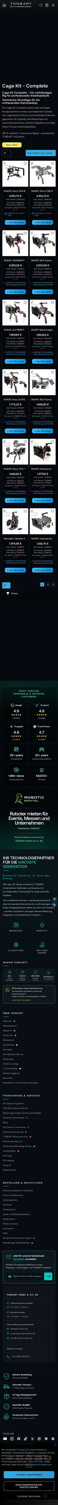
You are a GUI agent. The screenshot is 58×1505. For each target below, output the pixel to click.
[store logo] (20, 5)
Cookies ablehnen (29, 1496)
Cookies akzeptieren (29, 1474)
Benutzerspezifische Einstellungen (29, 1486)
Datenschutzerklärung (40, 1464)
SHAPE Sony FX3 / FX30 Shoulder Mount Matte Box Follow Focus (15, 469)
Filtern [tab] (14, 593)
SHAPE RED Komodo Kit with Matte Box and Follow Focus (42, 399)
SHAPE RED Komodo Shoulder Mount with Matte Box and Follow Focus (42, 260)
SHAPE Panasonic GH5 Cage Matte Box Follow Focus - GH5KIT (42, 469)
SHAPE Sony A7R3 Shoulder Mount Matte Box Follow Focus (15, 399)
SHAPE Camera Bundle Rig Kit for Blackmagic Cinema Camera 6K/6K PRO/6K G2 (42, 538)
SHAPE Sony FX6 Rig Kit (42, 191)
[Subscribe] (48, 1276)
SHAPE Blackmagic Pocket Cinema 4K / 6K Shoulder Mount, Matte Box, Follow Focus (42, 329)
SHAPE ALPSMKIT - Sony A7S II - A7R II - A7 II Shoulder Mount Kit (15, 329)
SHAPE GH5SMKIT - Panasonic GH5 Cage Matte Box (15, 260)
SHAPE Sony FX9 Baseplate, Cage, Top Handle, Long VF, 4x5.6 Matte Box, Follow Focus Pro (15, 191)
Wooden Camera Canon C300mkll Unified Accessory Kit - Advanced (15, 538)
